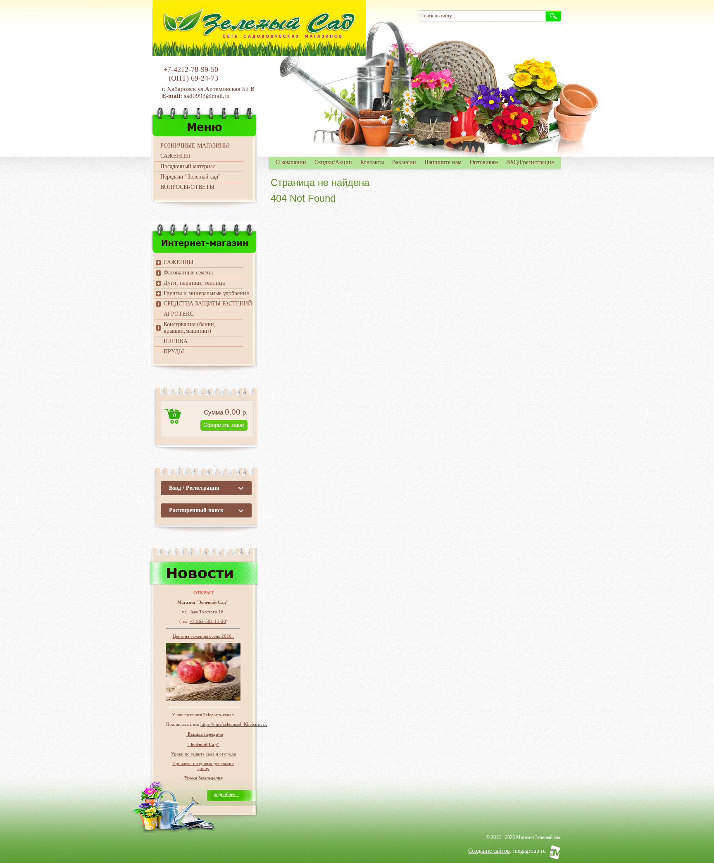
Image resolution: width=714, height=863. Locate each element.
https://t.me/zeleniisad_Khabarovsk (233, 724)
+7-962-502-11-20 (208, 621)
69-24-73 (204, 78)
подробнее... (226, 794)
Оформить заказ (224, 425)
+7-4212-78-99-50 (190, 69)
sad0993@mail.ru (207, 96)
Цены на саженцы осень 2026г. (203, 636)
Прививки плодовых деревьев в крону (203, 766)
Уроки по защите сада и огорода (203, 753)
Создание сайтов (489, 851)
